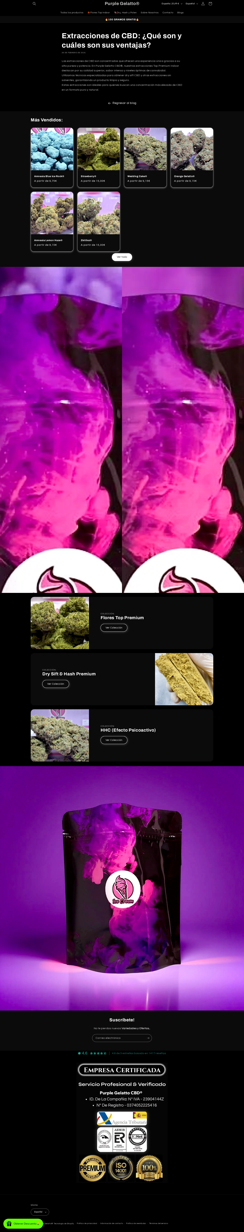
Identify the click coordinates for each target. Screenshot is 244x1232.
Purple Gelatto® (45, 1224)
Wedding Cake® (137, 176)
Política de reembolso (136, 1223)
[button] (34, 3)
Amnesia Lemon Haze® (48, 240)
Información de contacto (111, 1223)
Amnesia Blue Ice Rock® (49, 176)
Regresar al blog (124, 103)
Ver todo (122, 257)
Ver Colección (114, 627)
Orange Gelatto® (184, 176)
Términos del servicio (158, 1223)
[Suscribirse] (148, 1038)
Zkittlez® (86, 240)
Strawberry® (88, 176)
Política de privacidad (87, 1223)
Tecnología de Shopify (64, 1224)
